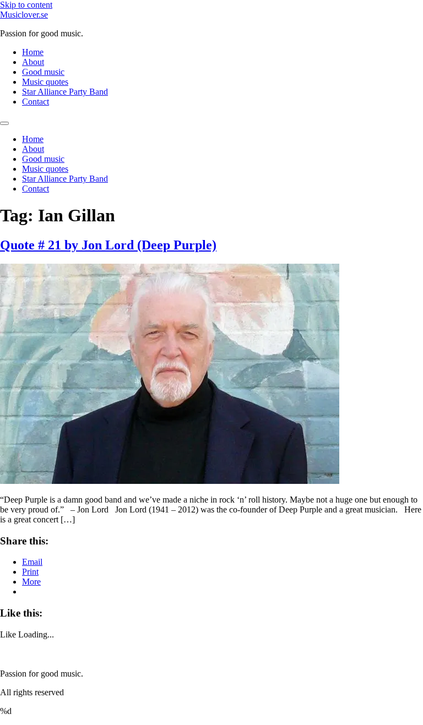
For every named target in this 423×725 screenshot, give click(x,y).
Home (33, 52)
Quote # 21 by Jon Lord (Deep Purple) (108, 245)
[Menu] (4, 123)
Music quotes (45, 81)
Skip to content (26, 4)
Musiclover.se (24, 14)
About (33, 62)
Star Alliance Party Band (65, 91)
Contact (35, 101)
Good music (43, 72)
